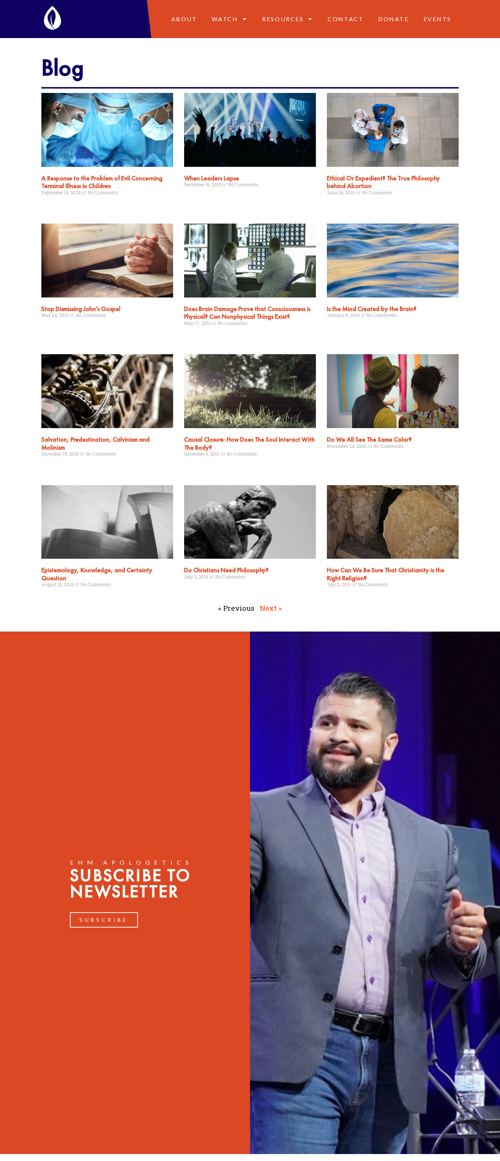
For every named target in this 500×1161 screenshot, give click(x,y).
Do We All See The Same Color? (369, 439)
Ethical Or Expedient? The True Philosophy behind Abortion (383, 182)
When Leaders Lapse (211, 178)
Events (437, 18)
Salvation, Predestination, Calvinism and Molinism (95, 443)
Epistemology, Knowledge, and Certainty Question (96, 574)
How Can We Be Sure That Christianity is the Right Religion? (385, 574)
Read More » (54, 206)
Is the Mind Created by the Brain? (372, 308)
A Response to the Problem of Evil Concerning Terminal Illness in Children (102, 182)
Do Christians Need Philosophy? (226, 570)
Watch (225, 18)
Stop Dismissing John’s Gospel (80, 308)
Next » (271, 608)
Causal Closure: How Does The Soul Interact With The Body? (249, 443)
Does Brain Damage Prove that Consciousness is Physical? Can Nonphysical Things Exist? (247, 312)
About (184, 18)
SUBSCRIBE (103, 920)
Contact (345, 18)
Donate (393, 18)
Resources (282, 18)
